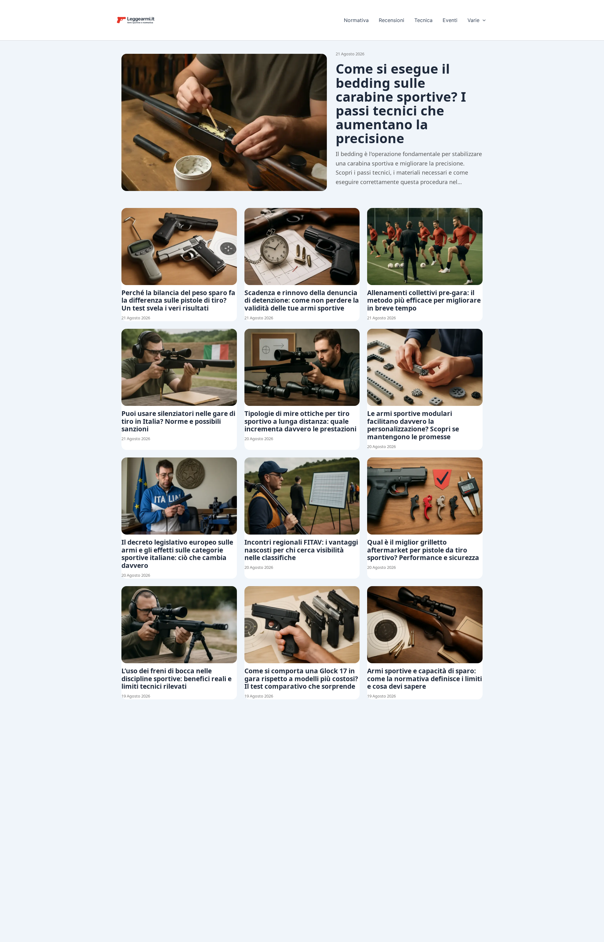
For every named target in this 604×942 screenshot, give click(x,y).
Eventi (450, 20)
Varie (473, 20)
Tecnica (423, 20)
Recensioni (391, 20)
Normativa (356, 20)
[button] (482, 20)
